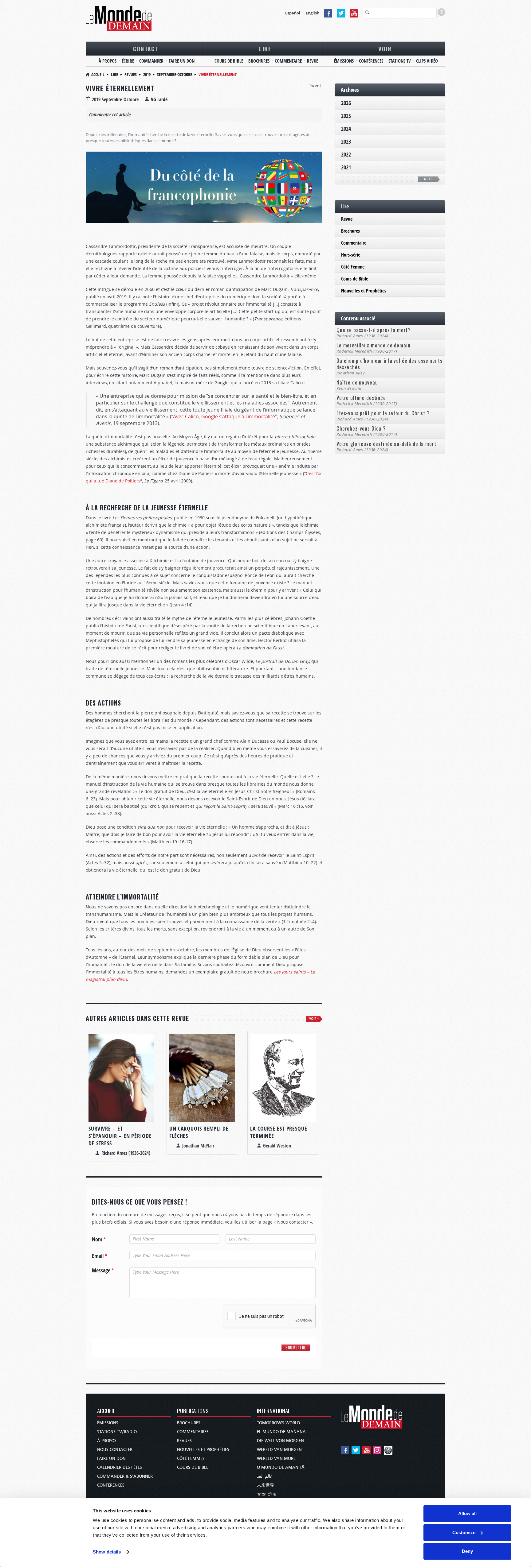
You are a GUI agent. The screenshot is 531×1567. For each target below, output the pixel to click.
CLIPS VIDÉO (427, 61)
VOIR (385, 48)
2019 (147, 74)
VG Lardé (159, 99)
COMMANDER (151, 61)
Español (292, 13)
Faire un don (111, 1458)
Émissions (107, 1423)
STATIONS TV (399, 61)
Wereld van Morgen (279, 1449)
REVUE (312, 61)
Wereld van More (276, 1458)
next (428, 179)
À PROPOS (107, 61)
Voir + (314, 1019)
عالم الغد (265, 1476)
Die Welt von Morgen (280, 1440)
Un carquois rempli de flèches (199, 1132)
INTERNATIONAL (273, 1411)
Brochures (350, 230)
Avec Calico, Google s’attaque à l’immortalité (224, 416)
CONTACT (146, 48)
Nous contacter (114, 1449)
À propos (106, 1440)
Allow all (467, 1513)
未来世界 (265, 1485)
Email (99, 1256)
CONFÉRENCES (371, 61)
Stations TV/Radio (117, 1431)
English (312, 13)
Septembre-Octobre (174, 74)
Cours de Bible (354, 278)
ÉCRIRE (128, 61)
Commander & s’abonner (125, 1476)
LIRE (265, 48)
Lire (114, 74)
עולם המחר (266, 1494)
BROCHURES (258, 61)
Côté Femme (352, 266)
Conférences (110, 1485)
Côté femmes (191, 1458)
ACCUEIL (106, 1411)
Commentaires (193, 1431)
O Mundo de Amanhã (281, 1467)
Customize (463, 1532)
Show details (107, 1551)
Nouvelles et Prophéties (363, 290)
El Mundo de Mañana (281, 1431)
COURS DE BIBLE (228, 61)
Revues (130, 74)
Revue (346, 218)
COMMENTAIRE (288, 61)
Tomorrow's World (278, 1423)
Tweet (315, 85)
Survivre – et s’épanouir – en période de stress (120, 1136)
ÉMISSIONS (344, 61)
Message (103, 1270)
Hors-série (350, 254)
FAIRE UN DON (182, 61)
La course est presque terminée (278, 1132)
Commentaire (353, 242)
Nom (99, 1239)
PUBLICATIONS (193, 1411)
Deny (467, 1551)
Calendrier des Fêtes (119, 1467)
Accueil (97, 74)
